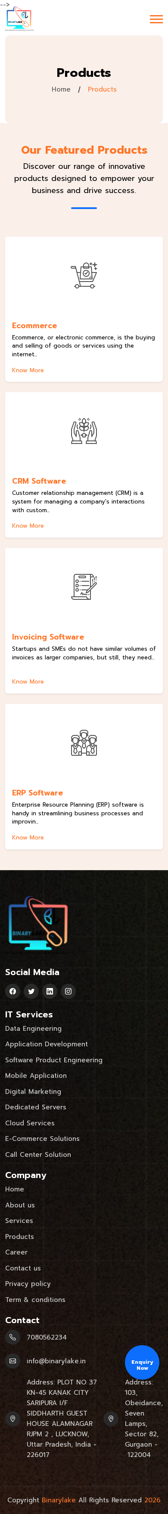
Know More (28, 371)
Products (19, 1237)
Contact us (23, 1268)
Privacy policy (28, 1284)
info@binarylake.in (56, 1361)
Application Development (46, 1044)
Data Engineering (33, 1028)
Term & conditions (35, 1300)
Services (19, 1221)
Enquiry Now (142, 1365)
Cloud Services (30, 1123)
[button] (156, 19)
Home (61, 89)
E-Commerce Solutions (42, 1138)
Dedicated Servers (35, 1107)
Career (16, 1252)
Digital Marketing (33, 1091)
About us (20, 1205)
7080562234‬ (47, 1337)
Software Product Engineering (54, 1060)
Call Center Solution (38, 1154)
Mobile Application (36, 1075)
